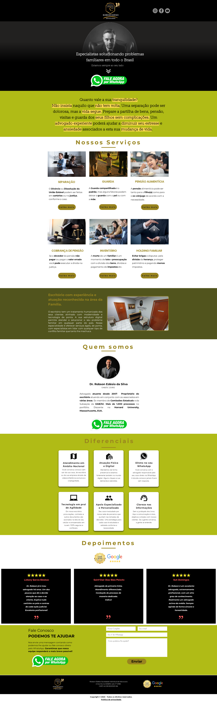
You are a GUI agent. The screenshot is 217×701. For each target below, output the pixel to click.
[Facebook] (161, 10)
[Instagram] (155, 10)
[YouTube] (167, 10)
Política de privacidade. (111, 699)
